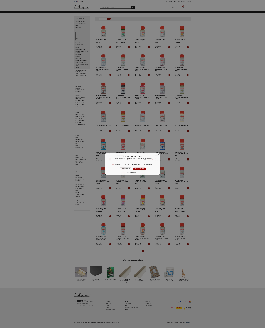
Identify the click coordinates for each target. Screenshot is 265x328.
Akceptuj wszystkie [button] (139, 168)
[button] (132, 172)
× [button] (158, 154)
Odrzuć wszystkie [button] (125, 168)
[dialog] (132, 164)
